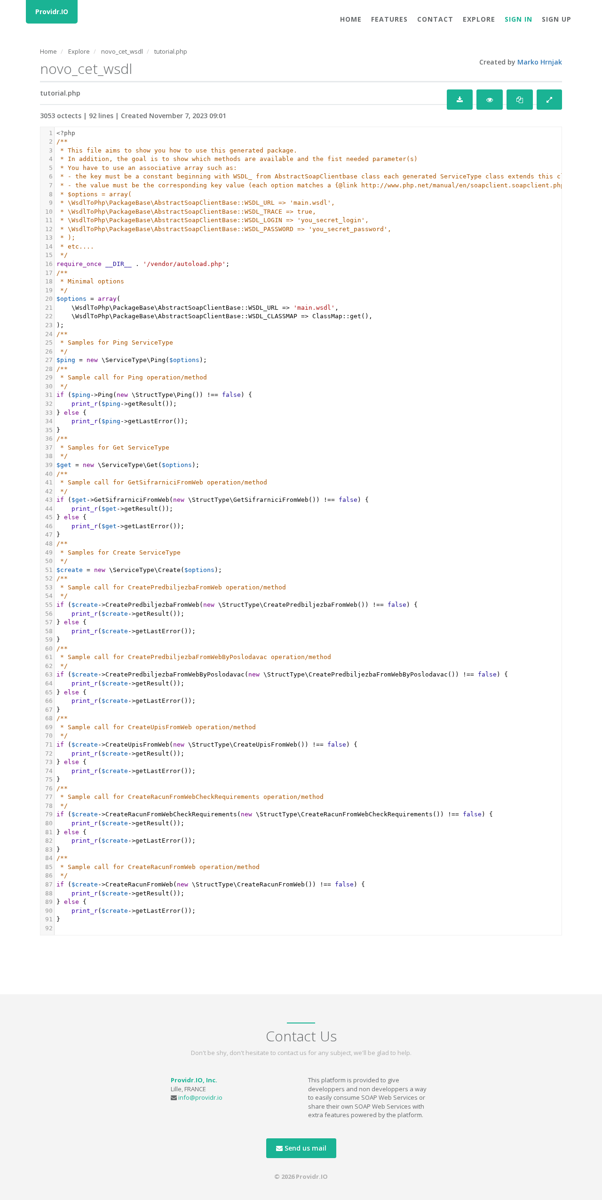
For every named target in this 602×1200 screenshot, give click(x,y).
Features (389, 19)
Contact (435, 19)
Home (351, 19)
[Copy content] (520, 99)
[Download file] (460, 99)
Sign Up (556, 19)
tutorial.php (170, 51)
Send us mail (304, 1148)
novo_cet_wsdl (122, 51)
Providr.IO (51, 11)
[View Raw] (489, 99)
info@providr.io (200, 1097)
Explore (479, 19)
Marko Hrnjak (539, 61)
